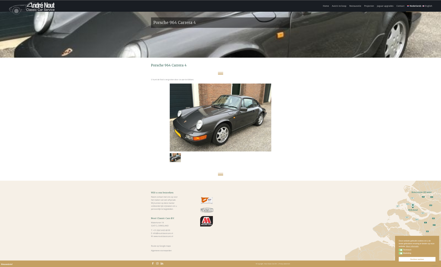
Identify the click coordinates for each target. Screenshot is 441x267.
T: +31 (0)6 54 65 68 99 (160, 230)
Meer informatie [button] (412, 246)
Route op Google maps (161, 246)
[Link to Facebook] (152, 263)
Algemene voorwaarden (161, 250)
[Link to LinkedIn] (162, 263)
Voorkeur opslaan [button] (417, 259)
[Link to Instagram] (157, 263)
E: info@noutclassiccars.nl (162, 233)
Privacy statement (284, 264)
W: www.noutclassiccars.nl (162, 236)
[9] (220, 117)
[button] (401, 250)
